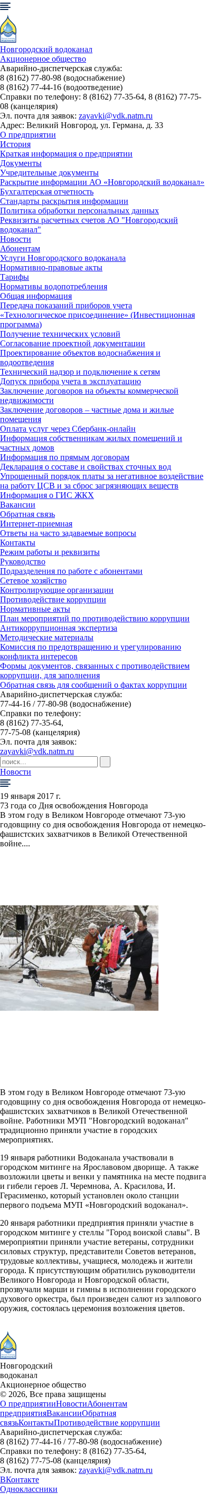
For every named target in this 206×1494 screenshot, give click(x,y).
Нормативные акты (35, 608)
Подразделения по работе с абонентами (71, 571)
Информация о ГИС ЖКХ (47, 495)
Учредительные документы (49, 172)
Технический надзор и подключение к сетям (80, 371)
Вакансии (17, 504)
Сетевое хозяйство (33, 580)
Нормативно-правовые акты (51, 267)
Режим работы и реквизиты (50, 552)
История (15, 144)
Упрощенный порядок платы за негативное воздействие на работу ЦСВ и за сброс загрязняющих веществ (101, 481)
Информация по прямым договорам (64, 457)
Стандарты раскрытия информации (64, 201)
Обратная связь (27, 514)
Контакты (17, 542)
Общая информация (36, 295)
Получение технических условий (60, 333)
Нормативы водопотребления (53, 286)
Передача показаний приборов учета (66, 305)
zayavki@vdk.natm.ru (116, 115)
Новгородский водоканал (46, 49)
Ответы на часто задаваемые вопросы (68, 533)
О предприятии (28, 134)
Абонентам (20, 248)
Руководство (22, 561)
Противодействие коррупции (53, 599)
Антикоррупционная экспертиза (58, 627)
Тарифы (14, 276)
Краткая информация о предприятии (66, 153)
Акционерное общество (43, 58)
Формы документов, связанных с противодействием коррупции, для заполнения (95, 670)
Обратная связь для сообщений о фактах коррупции (93, 684)
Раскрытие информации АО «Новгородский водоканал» (102, 182)
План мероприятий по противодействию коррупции (95, 618)
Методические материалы (46, 637)
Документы (21, 163)
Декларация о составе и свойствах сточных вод (85, 466)
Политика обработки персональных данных (79, 210)
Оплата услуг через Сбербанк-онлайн (68, 428)
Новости (15, 239)
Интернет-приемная (36, 523)
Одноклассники (29, 1489)
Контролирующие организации (57, 589)
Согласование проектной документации (72, 343)
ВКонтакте (19, 1479)
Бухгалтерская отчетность (46, 191)
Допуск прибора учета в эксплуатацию (70, 381)
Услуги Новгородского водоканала (63, 257)
